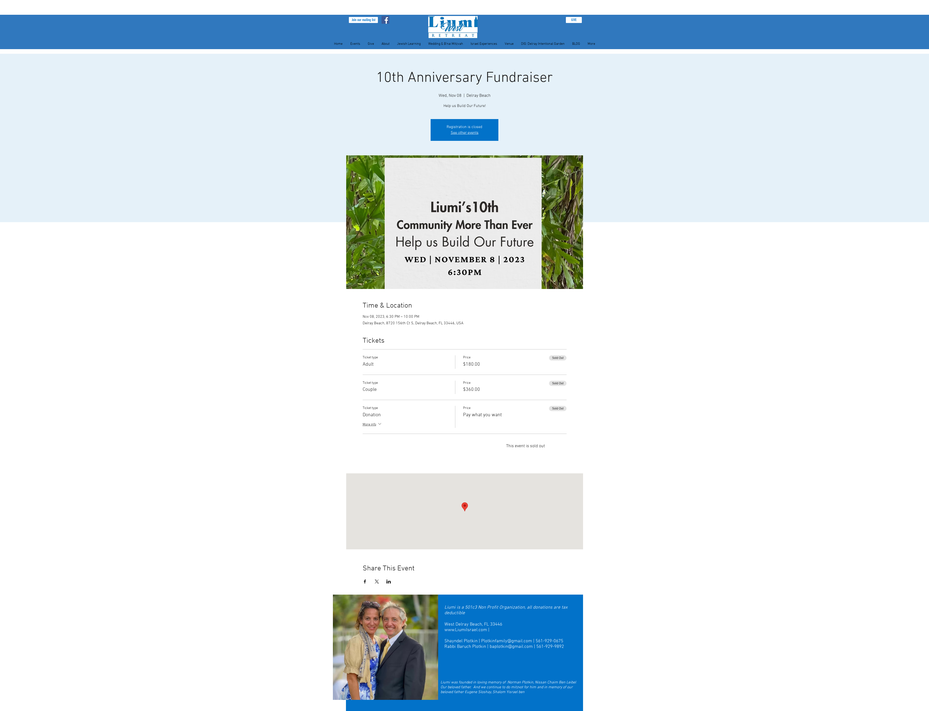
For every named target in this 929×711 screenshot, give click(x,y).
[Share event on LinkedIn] (388, 581)
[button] (363, 20)
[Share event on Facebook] (365, 581)
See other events (465, 132)
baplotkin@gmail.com (511, 647)
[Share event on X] (377, 581)
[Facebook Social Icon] (385, 20)
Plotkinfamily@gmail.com (506, 641)
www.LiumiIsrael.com (465, 630)
